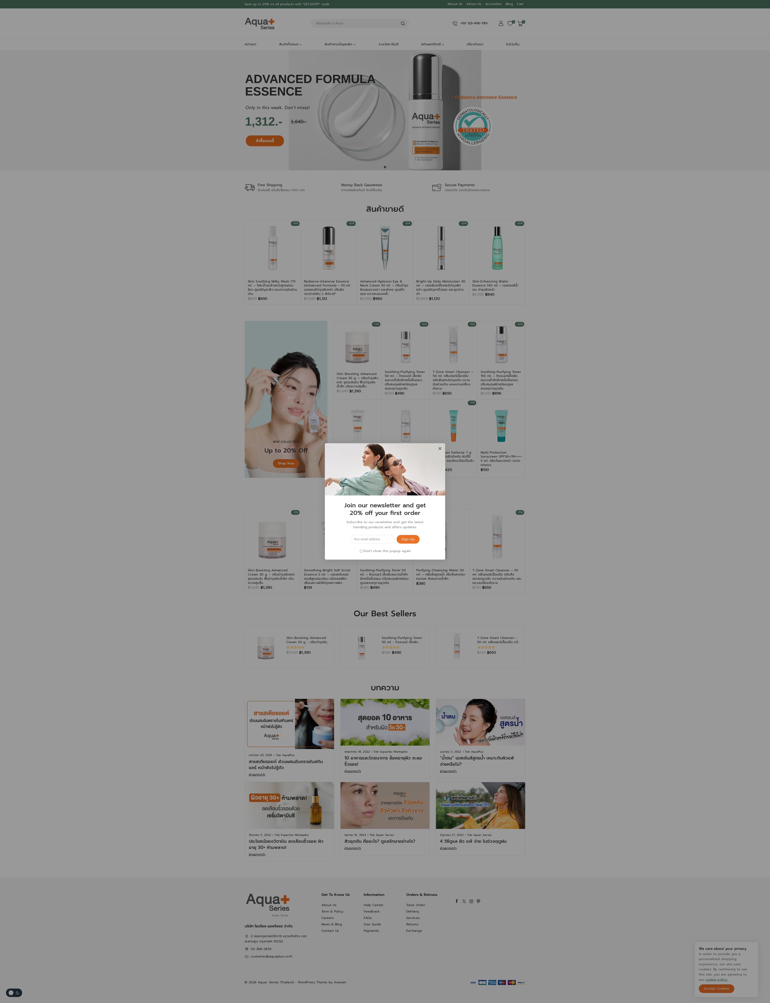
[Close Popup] (440, 448)
